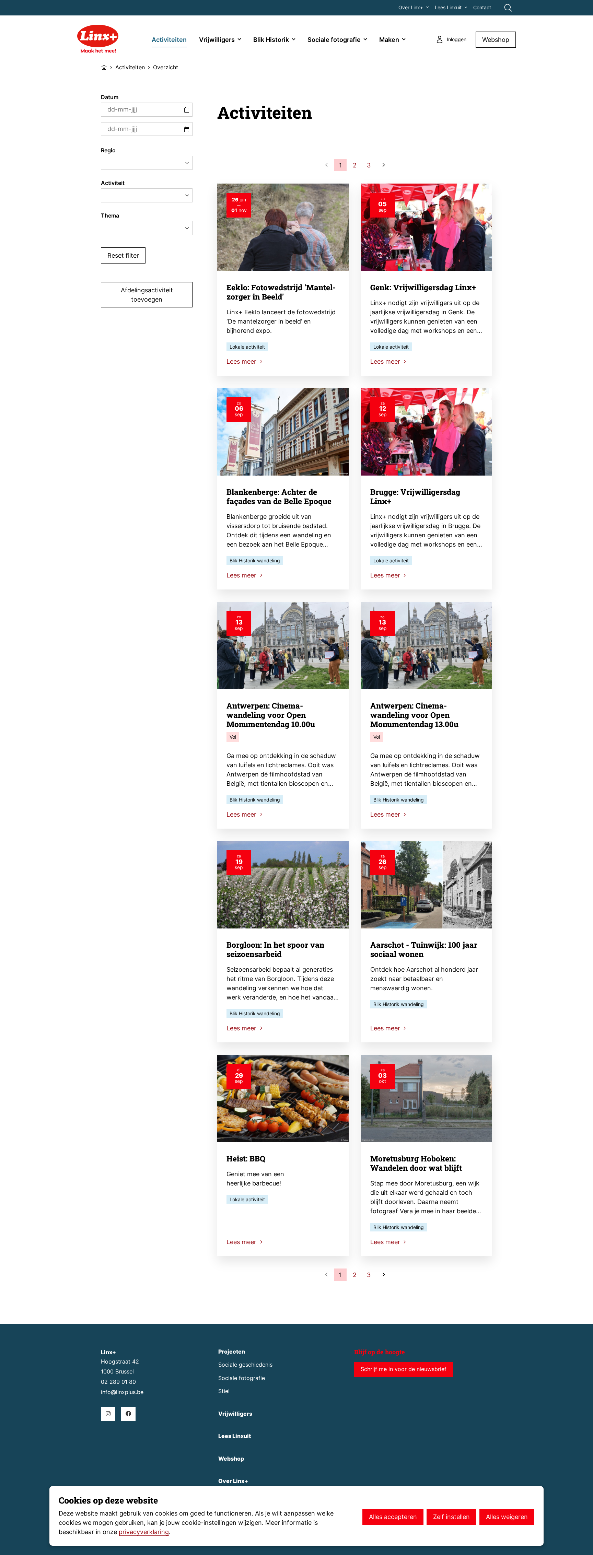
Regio (108, 150)
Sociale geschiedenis (245, 1364)
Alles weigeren (507, 1516)
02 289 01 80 (118, 1382)
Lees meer (242, 361)
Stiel (224, 1391)
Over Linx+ (410, 7)
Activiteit (113, 183)
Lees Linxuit (448, 7)
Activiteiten (169, 39)
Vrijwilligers (217, 39)
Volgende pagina (383, 165)
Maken (389, 39)
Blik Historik (271, 39)
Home (104, 66)
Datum (109, 97)
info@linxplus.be (122, 1392)
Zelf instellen (451, 1516)
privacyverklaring (144, 1531)
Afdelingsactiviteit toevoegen (147, 295)
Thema (110, 215)
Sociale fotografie (334, 39)
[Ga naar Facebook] (128, 1414)
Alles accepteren (393, 1516)
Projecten (231, 1351)
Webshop (495, 39)
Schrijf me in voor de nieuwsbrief (403, 1369)
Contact (482, 7)
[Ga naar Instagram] (108, 1414)
